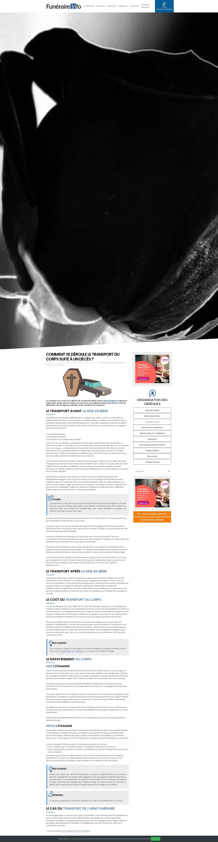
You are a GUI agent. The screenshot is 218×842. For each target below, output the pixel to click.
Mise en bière (152, 456)
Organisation (89, 6)
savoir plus (146, 839)
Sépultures (100, 6)
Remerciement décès (152, 416)
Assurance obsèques (145, 6)
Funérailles (123, 6)
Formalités (111, 6)
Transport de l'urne (152, 462)
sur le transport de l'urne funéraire (76, 831)
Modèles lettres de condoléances (152, 433)
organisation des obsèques (72, 651)
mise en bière (109, 401)
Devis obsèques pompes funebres (152, 444)
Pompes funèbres (152, 450)
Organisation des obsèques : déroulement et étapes (75, 363)
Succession (134, 6)
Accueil (50, 363)
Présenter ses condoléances (152, 427)
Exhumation (152, 439)
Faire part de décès (152, 410)
